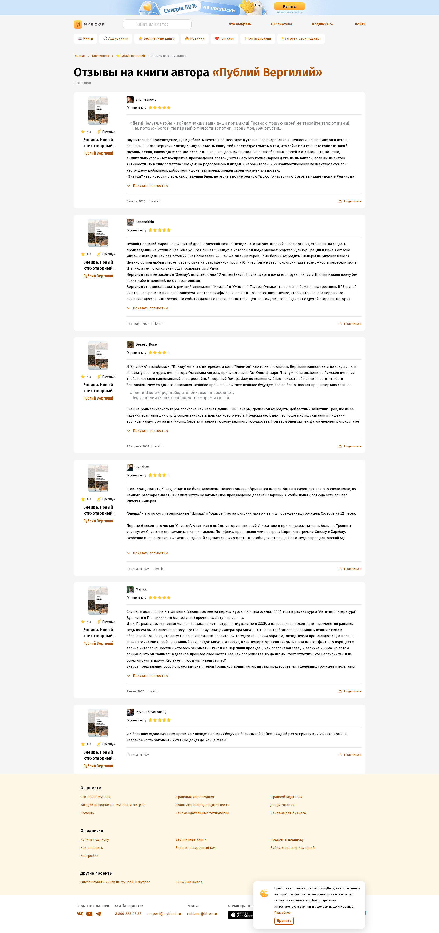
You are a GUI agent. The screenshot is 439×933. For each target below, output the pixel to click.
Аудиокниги (118, 38)
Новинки (197, 38)
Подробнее (282, 912)
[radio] (150, 107)
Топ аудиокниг (259, 38)
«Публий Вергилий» (267, 72)
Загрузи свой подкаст (303, 38)
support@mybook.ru (164, 914)
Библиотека (281, 24)
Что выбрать (240, 24)
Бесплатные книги (159, 38)
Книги (88, 38)
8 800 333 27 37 (128, 914)
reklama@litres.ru (202, 914)
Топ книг (227, 38)
